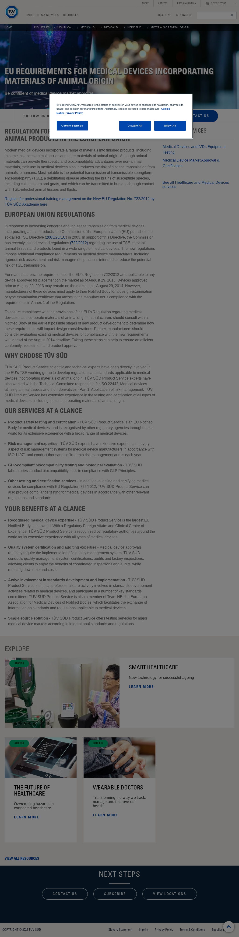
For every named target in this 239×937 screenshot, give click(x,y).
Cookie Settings (72, 125)
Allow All (170, 125)
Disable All (135, 125)
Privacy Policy (74, 113)
